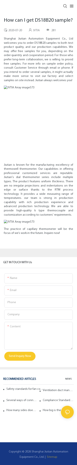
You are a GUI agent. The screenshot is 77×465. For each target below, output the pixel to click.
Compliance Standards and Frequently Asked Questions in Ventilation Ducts (58, 400)
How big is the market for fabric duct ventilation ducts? (58, 410)
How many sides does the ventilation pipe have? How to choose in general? (21, 410)
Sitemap (51, 457)
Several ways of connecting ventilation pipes (21, 400)
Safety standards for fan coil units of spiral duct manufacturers (25, 389)
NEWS (68, 379)
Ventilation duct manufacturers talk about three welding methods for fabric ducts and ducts (58, 390)
